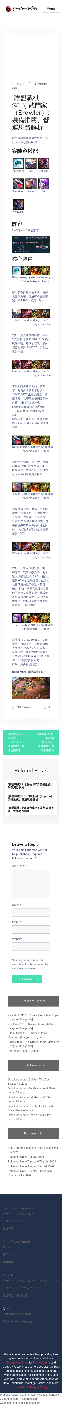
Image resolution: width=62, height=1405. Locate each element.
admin (20, 83)
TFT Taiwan (23, 707)
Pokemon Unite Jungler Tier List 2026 (31, 1166)
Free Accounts (41, 1362)
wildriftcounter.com (11, 1402)
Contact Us (21, 1387)
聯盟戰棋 (8, 1262)
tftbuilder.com (32, 1402)
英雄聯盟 (8, 1228)
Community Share (17, 1362)
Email (16, 921)
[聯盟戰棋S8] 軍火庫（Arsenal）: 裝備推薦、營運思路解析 (16, 742)
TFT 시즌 (8, 1254)
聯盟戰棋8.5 (35, 671)
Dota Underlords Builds (17, 1314)
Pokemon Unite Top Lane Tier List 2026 (32, 1161)
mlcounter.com (29, 1398)
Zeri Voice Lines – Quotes (23, 1050)
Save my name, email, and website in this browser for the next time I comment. (30, 964)
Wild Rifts (11, 1275)
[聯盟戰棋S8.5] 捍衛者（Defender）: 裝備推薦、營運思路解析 (45, 742)
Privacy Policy (39, 1387)
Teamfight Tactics (17, 1241)
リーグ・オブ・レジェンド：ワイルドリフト (30, 1280)
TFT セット (10, 1247)
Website (17, 939)
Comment (19, 865)
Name (16, 904)
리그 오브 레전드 (13, 1221)
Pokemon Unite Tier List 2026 (26, 1156)
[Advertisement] (31, 60)
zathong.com (30, 1394)
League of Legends (18, 1208)
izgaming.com (9, 1398)
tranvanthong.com (50, 1394)
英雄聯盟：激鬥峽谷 (15, 1295)
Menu (51, 8)
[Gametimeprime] (22, 8)
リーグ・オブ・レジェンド (19, 1213)
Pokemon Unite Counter (17, 1321)
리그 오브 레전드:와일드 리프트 (22, 1288)
